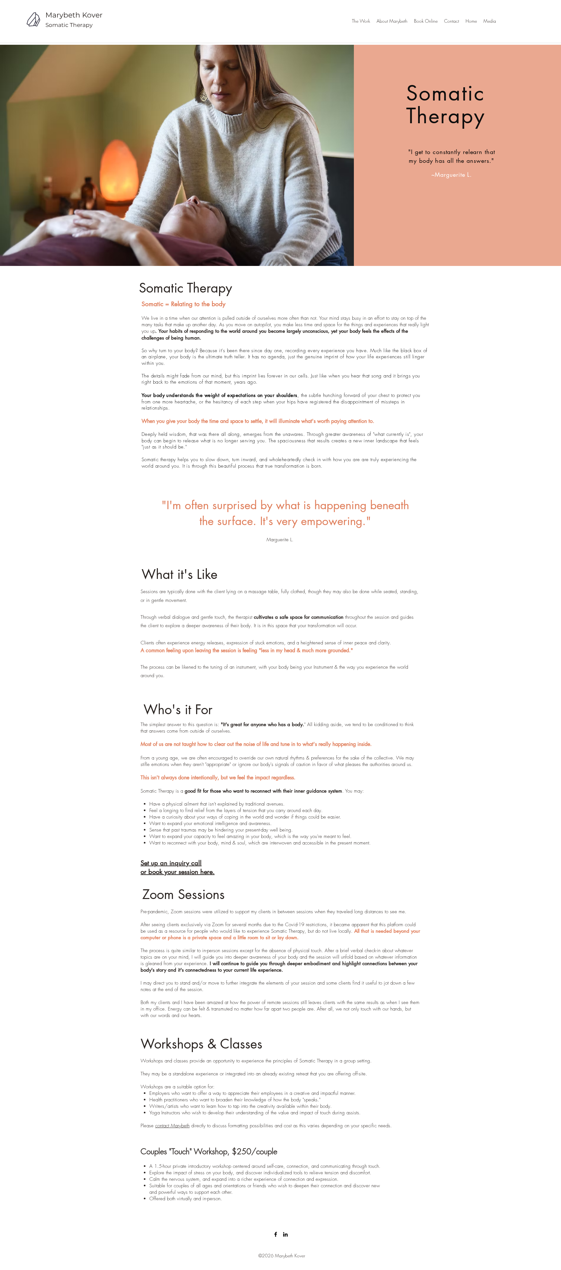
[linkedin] (285, 1234)
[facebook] (275, 1234)
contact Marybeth (172, 1125)
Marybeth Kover (74, 15)
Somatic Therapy (69, 25)
